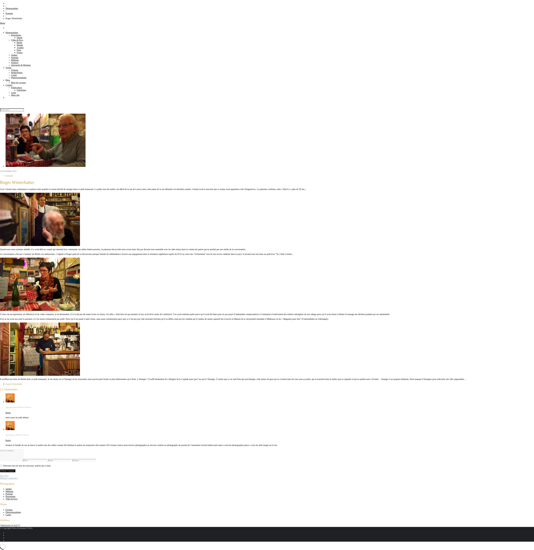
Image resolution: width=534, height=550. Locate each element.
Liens (13, 92)
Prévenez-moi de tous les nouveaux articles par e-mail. (27, 466)
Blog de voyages (18, 82)
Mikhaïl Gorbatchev (9, 478)
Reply (8, 413)
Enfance (14, 62)
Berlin (19, 42)
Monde (20, 45)
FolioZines (21, 90)
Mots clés (15, 95)
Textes (8, 67)
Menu (2, 23)
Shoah (19, 37)
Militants (15, 60)
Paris (19, 50)
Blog (8, 80)
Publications (16, 87)
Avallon (20, 47)
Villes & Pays (17, 40)
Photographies (12, 8)
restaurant (9, 407)
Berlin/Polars (17, 72)
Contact (9, 85)
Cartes (14, 75)
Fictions (14, 70)
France (20, 52)
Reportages (16, 35)
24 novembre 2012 (8, 171)
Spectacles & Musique (21, 65)
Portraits (9, 13)
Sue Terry (4, 476)
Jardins (14, 55)
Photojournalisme (18, 77)
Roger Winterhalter (14, 384)
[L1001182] (46, 166)
